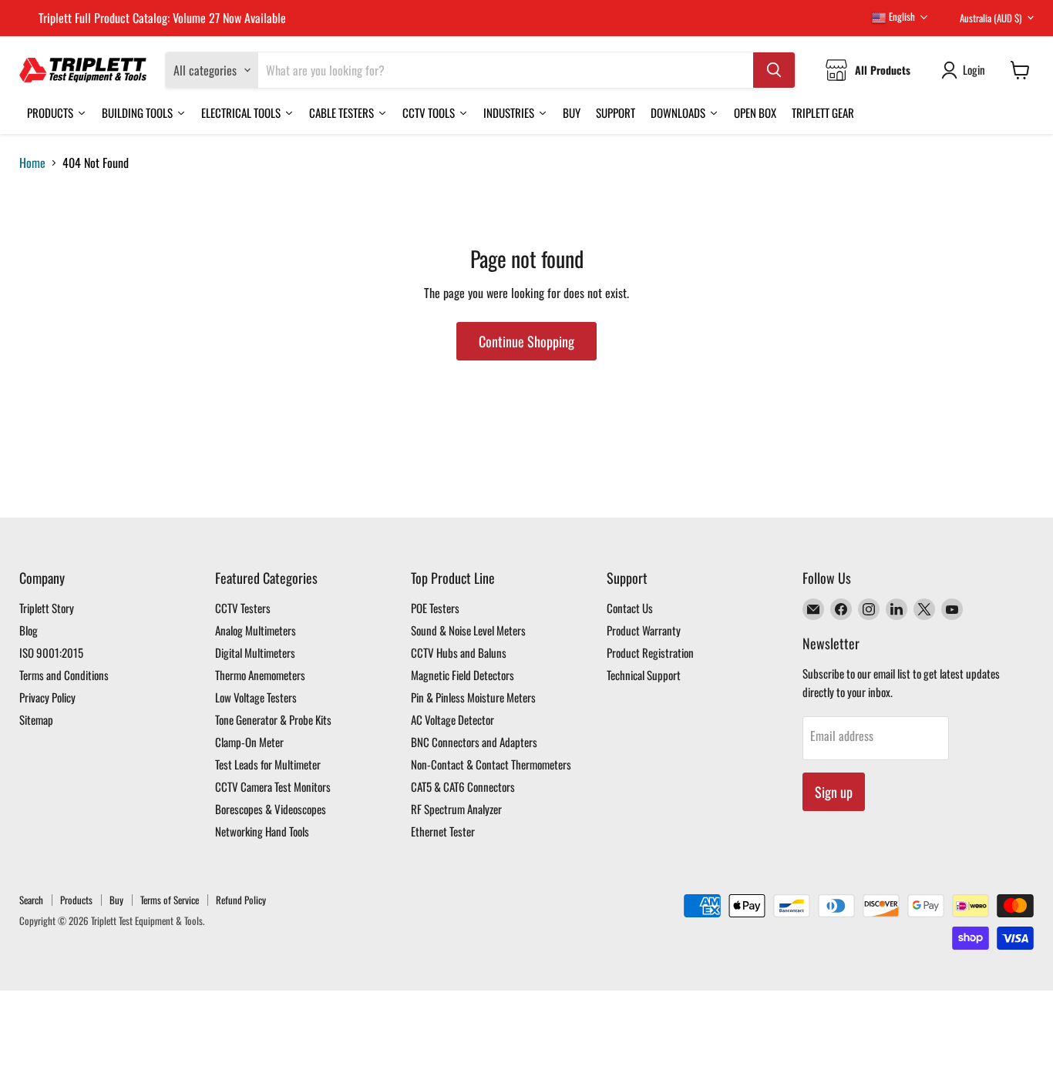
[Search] (774, 70)
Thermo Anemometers (260, 674)
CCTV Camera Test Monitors (273, 786)
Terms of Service (169, 899)
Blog (28, 630)
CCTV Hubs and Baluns (458, 652)
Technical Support (644, 674)
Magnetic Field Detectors (462, 674)
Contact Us (630, 607)
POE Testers (435, 607)
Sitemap (36, 719)
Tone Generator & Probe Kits (273, 719)
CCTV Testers (243, 607)
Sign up (834, 792)
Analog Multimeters (255, 630)
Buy (116, 899)
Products (76, 899)
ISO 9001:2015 (51, 652)
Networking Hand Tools (262, 831)
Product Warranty (644, 630)
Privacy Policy (47, 697)
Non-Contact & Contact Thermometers (491, 764)
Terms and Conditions (64, 674)
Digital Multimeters (255, 652)
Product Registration (650, 652)
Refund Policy (241, 899)
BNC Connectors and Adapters (474, 741)
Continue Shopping (526, 341)
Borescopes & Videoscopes (270, 808)
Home (32, 162)
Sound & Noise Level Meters (468, 630)
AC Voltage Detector (452, 719)
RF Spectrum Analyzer (456, 808)
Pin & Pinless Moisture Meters (473, 697)
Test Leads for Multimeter (268, 764)
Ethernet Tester (443, 831)
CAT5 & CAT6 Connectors (463, 786)
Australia (990, 17)
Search (31, 899)
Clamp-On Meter (249, 741)
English (900, 16)
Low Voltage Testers (256, 697)
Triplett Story (46, 607)
